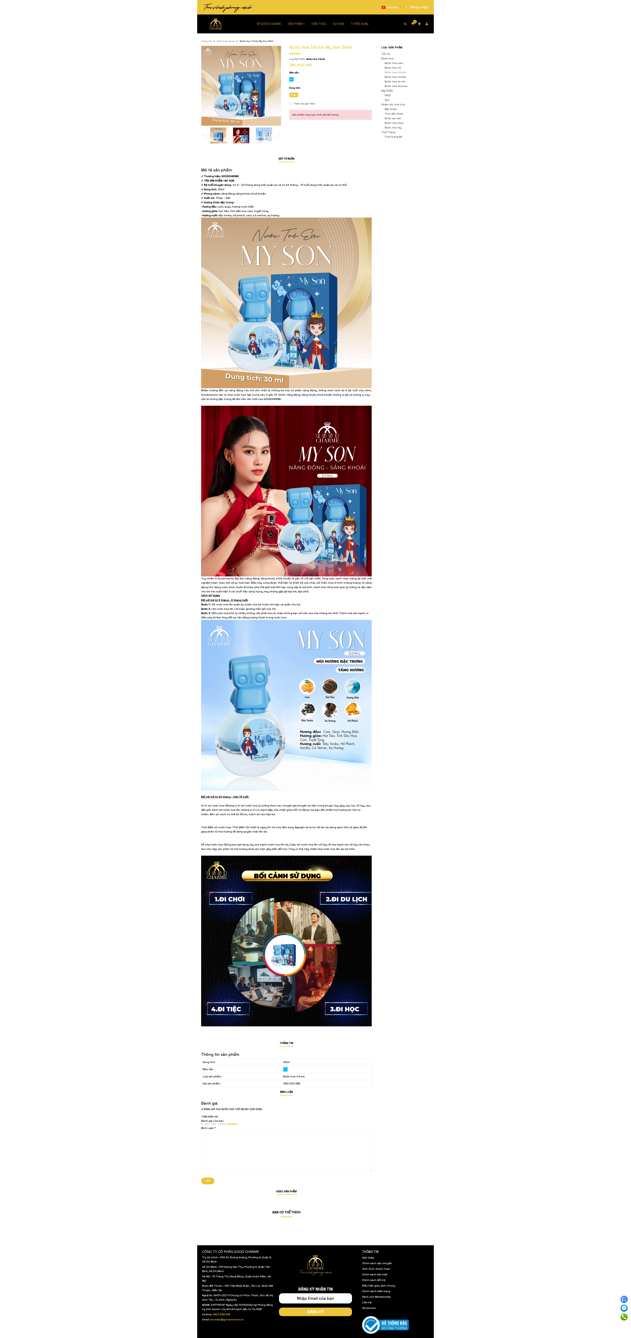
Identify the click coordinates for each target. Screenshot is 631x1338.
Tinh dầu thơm (394, 113)
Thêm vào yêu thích (304, 103)
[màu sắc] (285, 1069)
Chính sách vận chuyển (377, 1263)
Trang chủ (206, 41)
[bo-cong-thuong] (385, 1325)
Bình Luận (286, 1092)
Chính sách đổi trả (373, 1280)
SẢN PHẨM (295, 24)
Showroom (369, 1308)
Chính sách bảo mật (374, 1274)
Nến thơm (391, 109)
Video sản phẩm (286, 1191)
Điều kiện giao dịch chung (378, 1285)
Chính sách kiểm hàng (376, 1291)
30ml (293, 95)
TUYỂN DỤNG (359, 24)
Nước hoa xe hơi (395, 81)
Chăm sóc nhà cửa (393, 104)
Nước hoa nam (394, 63)
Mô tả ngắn (286, 158)
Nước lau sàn (393, 118)
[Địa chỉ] (421, 24)
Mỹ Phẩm (387, 90)
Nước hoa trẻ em (226, 41)
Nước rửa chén (394, 123)
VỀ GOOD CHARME (269, 24)
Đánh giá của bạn (212, 1121)
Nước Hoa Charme (396, 86)
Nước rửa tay (393, 127)
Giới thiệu (368, 1257)
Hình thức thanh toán (376, 1269)
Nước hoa (387, 58)
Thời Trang (388, 132)
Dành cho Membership (376, 1297)
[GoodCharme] (216, 24)
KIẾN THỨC (318, 24)
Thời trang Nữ (393, 136)
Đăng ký (315, 1311)
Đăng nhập (419, 7)
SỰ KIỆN (338, 24)
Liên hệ (366, 1302)
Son (387, 100)
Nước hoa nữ (393, 67)
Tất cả (385, 54)
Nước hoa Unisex (395, 77)
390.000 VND (291, 1083)
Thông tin (286, 1043)
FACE (388, 95)
